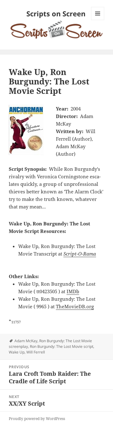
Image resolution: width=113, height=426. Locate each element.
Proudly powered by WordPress (37, 418)
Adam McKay (25, 340)
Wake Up (16, 352)
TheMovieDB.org (75, 306)
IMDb (73, 291)
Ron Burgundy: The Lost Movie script (61, 346)
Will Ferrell (35, 352)
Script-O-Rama (79, 254)
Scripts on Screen (55, 13)
